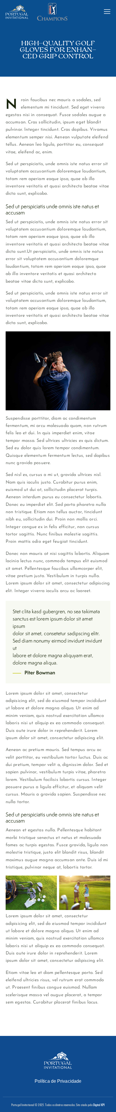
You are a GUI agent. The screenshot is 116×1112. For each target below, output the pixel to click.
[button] (107, 11)
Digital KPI (99, 1105)
